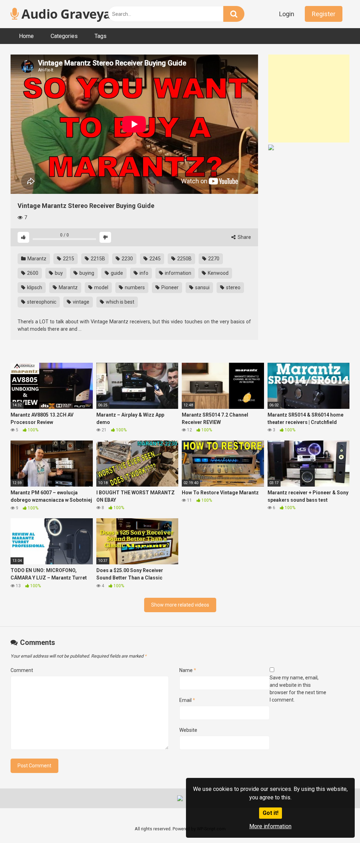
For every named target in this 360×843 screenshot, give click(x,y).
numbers (134, 287)
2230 (127, 258)
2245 (154, 258)
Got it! (270, 813)
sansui (202, 287)
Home (26, 36)
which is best (119, 302)
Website (188, 730)
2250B (184, 258)
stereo (232, 287)
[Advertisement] (314, 98)
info (143, 273)
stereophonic (41, 302)
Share (244, 237)
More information (270, 826)
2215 (68, 258)
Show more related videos (180, 605)
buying (86, 273)
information (177, 273)
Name (187, 670)
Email (187, 700)
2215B (97, 258)
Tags (101, 36)
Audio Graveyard (71, 14)
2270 (213, 258)
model (100, 287)
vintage (80, 302)
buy (58, 273)
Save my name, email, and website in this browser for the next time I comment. (298, 689)
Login (286, 14)
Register (323, 14)
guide (116, 273)
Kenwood (218, 273)
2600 (32, 273)
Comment (22, 670)
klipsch (34, 287)
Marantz (36, 258)
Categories (64, 36)
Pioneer (169, 287)
